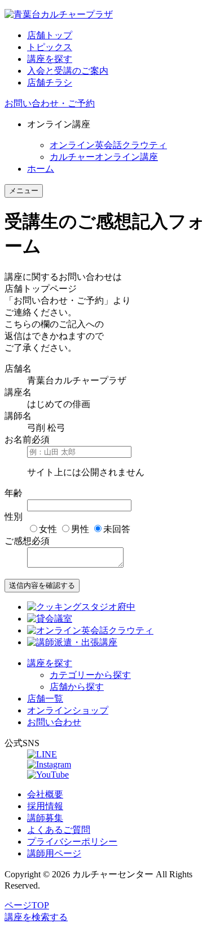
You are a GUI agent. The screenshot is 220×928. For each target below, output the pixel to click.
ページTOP (27, 905)
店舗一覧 (45, 698)
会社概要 (45, 794)
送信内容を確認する (42, 585)
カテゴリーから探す (90, 675)
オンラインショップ (67, 710)
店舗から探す (77, 686)
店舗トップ (49, 35)
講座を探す (49, 59)
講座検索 (36, 917)
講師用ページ (54, 853)
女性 (48, 529)
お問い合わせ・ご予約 (50, 103)
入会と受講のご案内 (67, 70)
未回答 (116, 529)
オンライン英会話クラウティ (108, 145)
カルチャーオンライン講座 (104, 157)
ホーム (40, 168)
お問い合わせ (54, 722)
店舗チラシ (49, 82)
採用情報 (45, 806)
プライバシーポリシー (72, 841)
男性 (80, 529)
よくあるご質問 (58, 830)
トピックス (49, 47)
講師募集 (45, 818)
